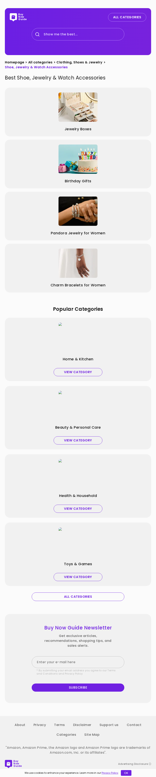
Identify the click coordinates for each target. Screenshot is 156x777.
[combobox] (43, 34)
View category (78, 372)
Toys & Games (78, 564)
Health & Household (78, 495)
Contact (134, 725)
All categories (40, 62)
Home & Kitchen (78, 359)
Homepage (14, 62)
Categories (66, 734)
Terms (59, 725)
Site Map (92, 734)
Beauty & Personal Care (78, 427)
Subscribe (78, 687)
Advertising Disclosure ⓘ (134, 764)
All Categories (127, 17)
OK (126, 773)
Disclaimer (82, 725)
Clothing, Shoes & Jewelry (79, 62)
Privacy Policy (74, 673)
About (20, 725)
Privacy (40, 725)
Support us (109, 725)
